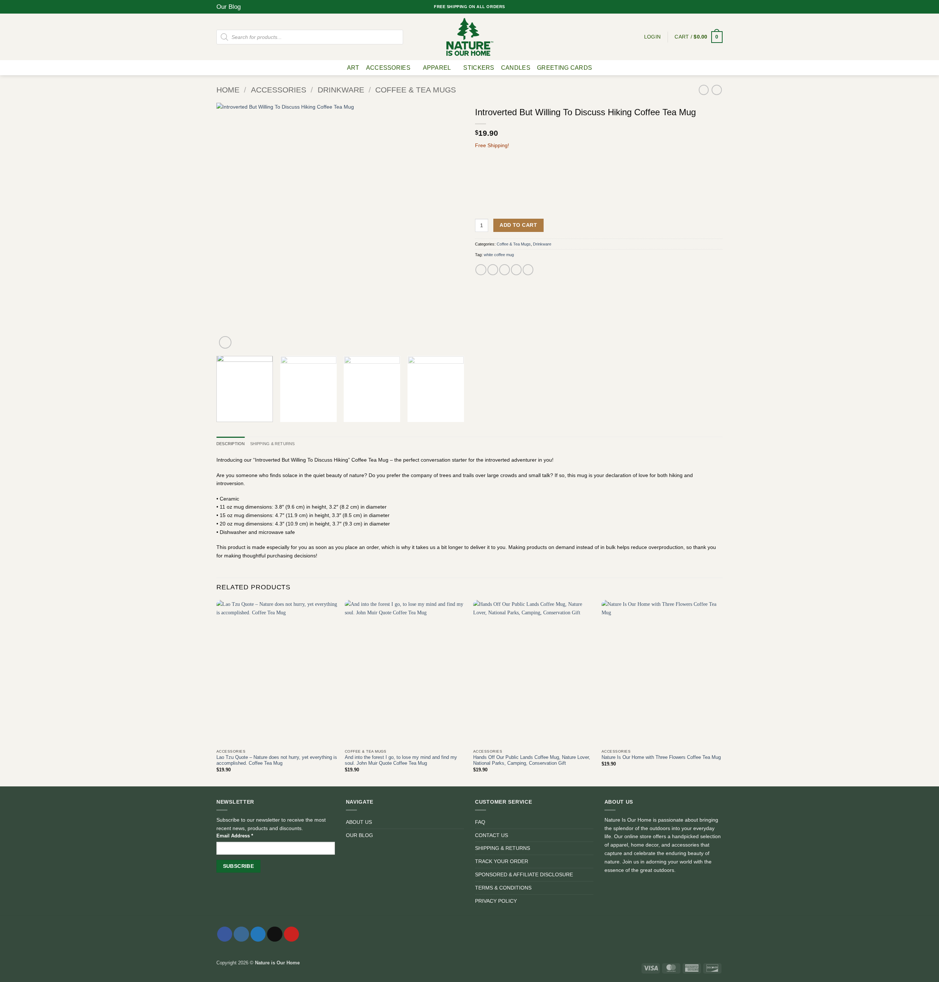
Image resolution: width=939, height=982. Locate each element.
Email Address (234, 836)
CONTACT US (491, 835)
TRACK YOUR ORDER (501, 861)
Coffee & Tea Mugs (415, 90)
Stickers (478, 68)
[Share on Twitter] (492, 269)
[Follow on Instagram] (701, 6)
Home (228, 90)
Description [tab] (230, 443)
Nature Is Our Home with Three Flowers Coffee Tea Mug (661, 757)
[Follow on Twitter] (707, 6)
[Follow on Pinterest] (719, 6)
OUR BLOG (359, 835)
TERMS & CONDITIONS (503, 888)
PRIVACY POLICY (496, 901)
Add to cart (518, 225)
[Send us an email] (713, 6)
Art (353, 68)
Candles (515, 68)
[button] (699, 37)
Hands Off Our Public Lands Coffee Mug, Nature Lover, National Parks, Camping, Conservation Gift (531, 760)
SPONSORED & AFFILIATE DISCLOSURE (524, 874)
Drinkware (341, 90)
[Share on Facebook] (480, 269)
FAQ (480, 822)
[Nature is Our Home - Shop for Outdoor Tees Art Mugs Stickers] (469, 37)
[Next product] (704, 90)
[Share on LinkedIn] (528, 269)
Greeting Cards (564, 68)
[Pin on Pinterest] (516, 269)
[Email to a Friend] (504, 269)
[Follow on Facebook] (695, 6)
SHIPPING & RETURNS (502, 848)
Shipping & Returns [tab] (272, 443)
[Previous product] (717, 90)
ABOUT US (359, 822)
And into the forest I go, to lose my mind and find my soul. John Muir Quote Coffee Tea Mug (401, 760)
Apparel (437, 68)
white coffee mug (499, 254)
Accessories (388, 68)
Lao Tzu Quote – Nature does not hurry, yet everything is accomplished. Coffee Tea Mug (276, 760)
